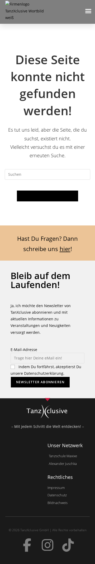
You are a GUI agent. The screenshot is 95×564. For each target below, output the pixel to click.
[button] (88, 11)
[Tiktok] (68, 545)
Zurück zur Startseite (47, 195)
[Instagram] (47, 545)
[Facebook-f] (27, 545)
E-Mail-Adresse (24, 349)
